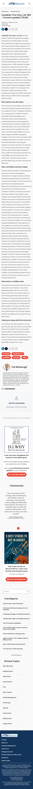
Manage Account (7, 752)
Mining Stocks (7, 718)
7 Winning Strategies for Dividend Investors (16, 614)
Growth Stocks (7, 682)
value (25, 357)
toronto (16, 357)
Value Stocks (7, 676)
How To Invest (7, 692)
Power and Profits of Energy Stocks (14, 634)
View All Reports (16, 655)
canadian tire (18, 354)
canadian (6, 357)
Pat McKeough (5, 25)
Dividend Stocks (15, 11)
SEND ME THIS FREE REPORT (16, 579)
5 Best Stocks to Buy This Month (13, 603)
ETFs (4, 687)
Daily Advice (5, 11)
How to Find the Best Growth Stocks (14, 644)
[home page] (16, 735)
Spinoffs (5, 708)
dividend (6, 354)
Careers (4, 740)
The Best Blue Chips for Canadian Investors (16, 618)
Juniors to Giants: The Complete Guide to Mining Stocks (15, 639)
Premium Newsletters (8, 746)
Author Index (5, 760)
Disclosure (4, 757)
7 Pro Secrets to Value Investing (13, 649)
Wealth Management (9, 697)
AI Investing (6, 702)
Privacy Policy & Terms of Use (11, 754)
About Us (4, 743)
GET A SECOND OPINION (16, 475)
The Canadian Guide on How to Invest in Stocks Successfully (15, 628)
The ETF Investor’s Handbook (12, 623)
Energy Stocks (7, 723)
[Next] (18, 528)
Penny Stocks (7, 713)
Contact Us (5, 749)
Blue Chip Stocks (8, 666)
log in (12, 407)
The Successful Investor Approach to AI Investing (15, 608)
